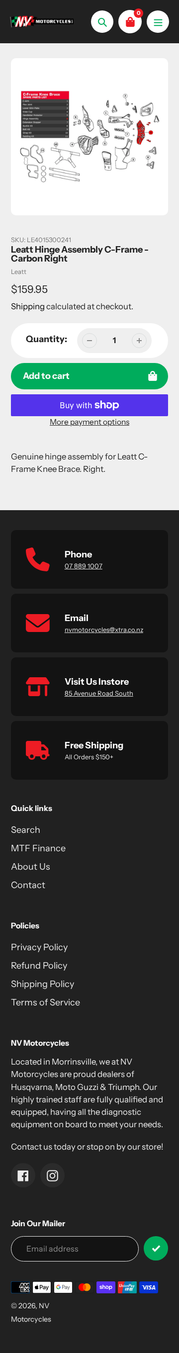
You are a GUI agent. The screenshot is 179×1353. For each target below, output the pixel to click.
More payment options (89, 422)
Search (25, 829)
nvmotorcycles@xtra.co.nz (104, 629)
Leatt (18, 271)
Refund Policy (39, 965)
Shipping (28, 306)
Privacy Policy (39, 947)
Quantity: (46, 339)
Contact (28, 885)
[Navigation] (158, 21)
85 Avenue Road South (99, 693)
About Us (30, 866)
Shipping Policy (42, 984)
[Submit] (156, 1248)
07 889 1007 (83, 566)
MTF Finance (38, 848)
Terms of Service (45, 1002)
